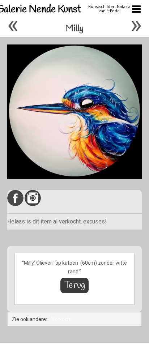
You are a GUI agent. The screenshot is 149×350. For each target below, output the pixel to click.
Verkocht (61, 319)
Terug (74, 285)
